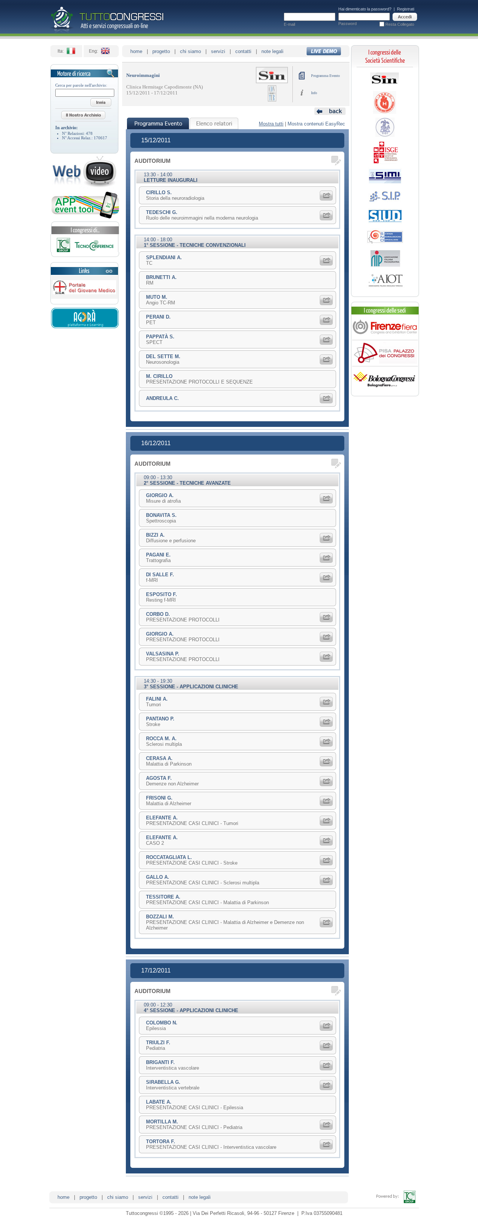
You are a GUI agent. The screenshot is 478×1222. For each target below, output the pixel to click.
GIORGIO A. (160, 495)
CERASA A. (159, 758)
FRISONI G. (159, 798)
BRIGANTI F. (160, 1062)
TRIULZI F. (158, 1042)
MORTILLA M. (162, 1122)
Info (314, 93)
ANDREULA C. (162, 398)
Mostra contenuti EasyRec (316, 124)
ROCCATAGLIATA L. (169, 857)
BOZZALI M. (160, 916)
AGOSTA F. (159, 778)
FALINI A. (157, 699)
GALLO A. (157, 877)
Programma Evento (325, 76)
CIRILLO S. (159, 192)
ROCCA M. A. (161, 738)
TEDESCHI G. (161, 212)
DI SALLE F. (160, 574)
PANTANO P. (160, 719)
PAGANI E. (158, 555)
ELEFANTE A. (162, 818)
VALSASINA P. (162, 654)
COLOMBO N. (161, 1023)
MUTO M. (156, 297)
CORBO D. (158, 614)
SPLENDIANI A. (164, 257)
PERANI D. (158, 317)
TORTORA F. (160, 1141)
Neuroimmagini (143, 75)
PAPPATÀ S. (160, 336)
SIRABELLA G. (163, 1082)
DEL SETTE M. (163, 356)
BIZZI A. (155, 535)
